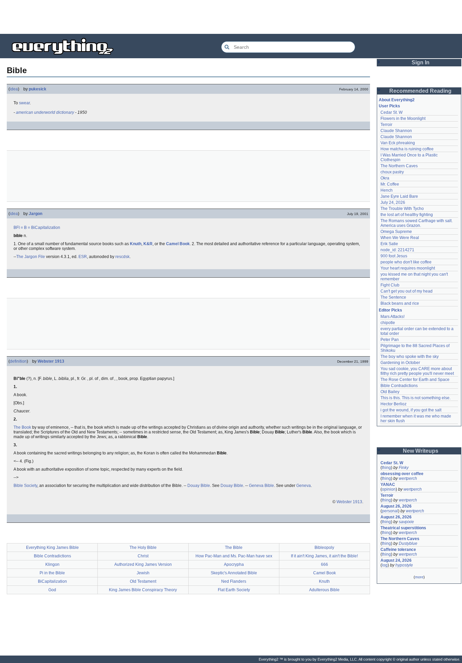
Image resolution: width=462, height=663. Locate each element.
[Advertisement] (231, 17)
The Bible (233, 547)
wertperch (408, 478)
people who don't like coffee (406, 262)
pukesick (37, 89)
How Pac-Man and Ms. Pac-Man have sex (233, 556)
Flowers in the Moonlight (402, 118)
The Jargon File (30, 256)
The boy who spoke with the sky (409, 356)
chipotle (387, 322)
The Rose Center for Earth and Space (414, 379)
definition (18, 361)
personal (390, 511)
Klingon (52, 564)
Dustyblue (408, 543)
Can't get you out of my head (406, 291)
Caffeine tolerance (398, 549)
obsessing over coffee (401, 473)
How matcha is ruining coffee (407, 149)
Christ (143, 556)
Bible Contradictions (52, 556)
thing (386, 467)
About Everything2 (397, 100)
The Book (22, 427)
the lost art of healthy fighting (406, 214)
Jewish (143, 573)
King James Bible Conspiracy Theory (143, 589)
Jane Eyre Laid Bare (399, 196)
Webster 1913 (51, 361)
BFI (17, 227)
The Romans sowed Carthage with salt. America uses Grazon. (416, 223)
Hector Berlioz (393, 404)
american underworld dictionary (45, 112)
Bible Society (25, 485)
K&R (148, 243)
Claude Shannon (396, 130)
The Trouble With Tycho (402, 208)
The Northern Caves (399, 166)
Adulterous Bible (324, 589)
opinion (389, 489)
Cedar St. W (391, 112)
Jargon (35, 213)
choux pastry (392, 172)
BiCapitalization (45, 227)
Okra (384, 178)
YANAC (387, 484)
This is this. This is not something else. (415, 397)
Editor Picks (390, 310)
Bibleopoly (324, 547)
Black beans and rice (399, 303)
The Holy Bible (143, 547)
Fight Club (389, 285)
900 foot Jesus (393, 256)
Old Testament (143, 581)
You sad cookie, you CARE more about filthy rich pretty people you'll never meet (417, 371)
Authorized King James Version (143, 564)
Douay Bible (198, 485)
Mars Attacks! (392, 316)
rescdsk (122, 256)
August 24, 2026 (396, 560)
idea (14, 89)
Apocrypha (234, 564)
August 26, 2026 (396, 506)
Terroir (386, 124)
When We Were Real (399, 237)
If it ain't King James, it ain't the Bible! (324, 556)
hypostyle (404, 565)
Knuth (135, 243)
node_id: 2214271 (397, 250)
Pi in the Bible (52, 573)
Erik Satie (389, 243)
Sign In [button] (421, 62)
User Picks (389, 106)
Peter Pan (389, 339)
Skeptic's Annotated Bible (234, 573)
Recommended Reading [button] (420, 91)
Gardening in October (400, 362)
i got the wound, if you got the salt (410, 410)
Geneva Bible (261, 485)
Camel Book (178, 243)
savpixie (406, 521)
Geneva (303, 485)
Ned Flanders (233, 581)
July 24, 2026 (392, 202)
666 (324, 564)
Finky (404, 467)
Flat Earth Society (234, 589)
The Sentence (393, 297)
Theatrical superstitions (403, 528)
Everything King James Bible (52, 547)
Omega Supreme (396, 231)
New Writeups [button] (420, 451)
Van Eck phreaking (397, 143)
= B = (25, 227)
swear (24, 103)
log (385, 565)
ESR (82, 256)
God (52, 589)
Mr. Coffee (389, 184)
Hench (386, 190)
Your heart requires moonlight (407, 268)
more (419, 577)
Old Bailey (389, 391)
